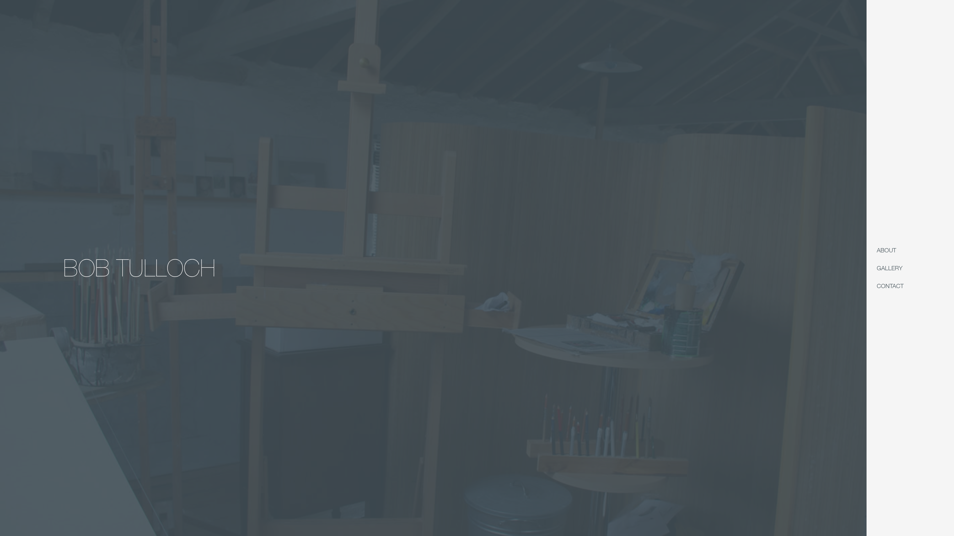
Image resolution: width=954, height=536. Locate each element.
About (886, 250)
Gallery (890, 267)
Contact (890, 285)
